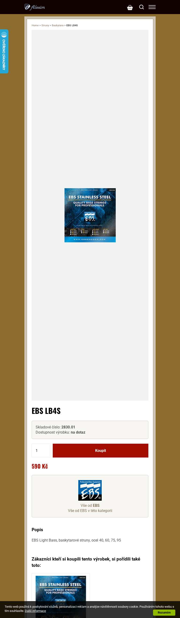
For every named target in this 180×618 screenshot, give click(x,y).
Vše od (90, 505)
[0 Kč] (130, 7)
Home (35, 25)
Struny (45, 25)
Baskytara (58, 25)
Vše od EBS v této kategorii (90, 510)
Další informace (35, 611)
